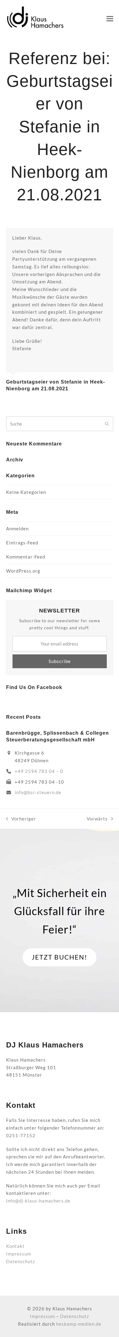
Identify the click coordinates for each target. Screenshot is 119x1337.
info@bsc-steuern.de (38, 792)
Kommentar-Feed (25, 556)
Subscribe (60, 661)
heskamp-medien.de (78, 1324)
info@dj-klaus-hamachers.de (38, 1200)
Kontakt (15, 1246)
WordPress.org (23, 571)
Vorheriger (21, 819)
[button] (109, 18)
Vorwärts (97, 819)
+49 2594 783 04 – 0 (39, 771)
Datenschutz (20, 1261)
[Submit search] (107, 424)
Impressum (18, 1253)
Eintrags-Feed (22, 542)
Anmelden (17, 528)
